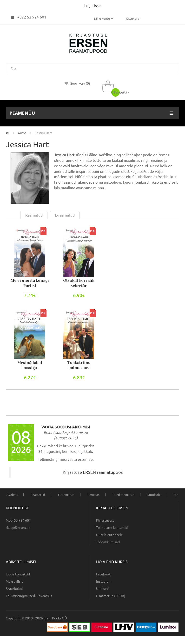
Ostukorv (132, 18)
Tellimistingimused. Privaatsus (29, 596)
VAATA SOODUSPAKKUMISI (65, 427)
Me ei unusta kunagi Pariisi (30, 283)
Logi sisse (92, 5)
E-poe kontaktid (18, 574)
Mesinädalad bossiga (29, 365)
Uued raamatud (123, 494)
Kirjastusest (105, 520)
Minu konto (102, 18)
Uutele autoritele (109, 535)
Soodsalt (153, 494)
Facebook (103, 574)
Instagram (103, 581)
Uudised (102, 589)
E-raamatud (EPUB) (110, 596)
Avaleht (12, 494)
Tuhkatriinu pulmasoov (79, 365)
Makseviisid (14, 581)
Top (175, 494)
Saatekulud (14, 589)
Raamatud (38, 494)
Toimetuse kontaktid (112, 528)
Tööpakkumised (108, 542)
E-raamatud (66, 494)
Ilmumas (93, 494)
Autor (22, 133)
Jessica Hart (43, 133)
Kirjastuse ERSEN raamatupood (93, 472)
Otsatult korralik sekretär (78, 283)
